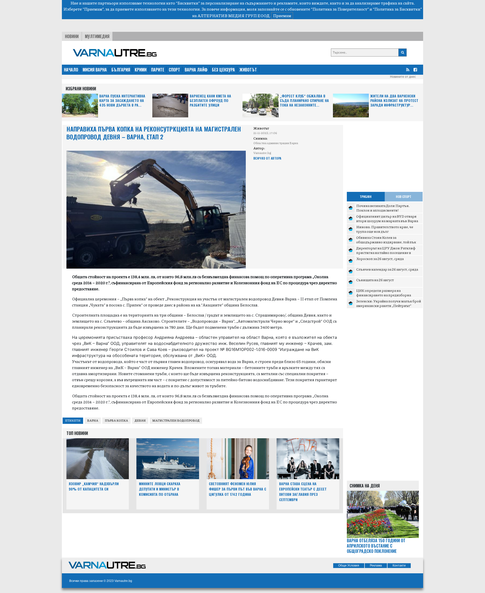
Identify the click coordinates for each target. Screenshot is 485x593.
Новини (72, 36)
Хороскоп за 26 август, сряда (380, 258)
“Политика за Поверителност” (340, 9)
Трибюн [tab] (366, 196)
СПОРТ (174, 70)
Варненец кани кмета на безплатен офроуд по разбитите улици (210, 101)
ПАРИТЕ (157, 70)
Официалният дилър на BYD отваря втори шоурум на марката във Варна (387, 218)
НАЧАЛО (71, 70)
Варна (92, 420)
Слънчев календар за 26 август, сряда (387, 269)
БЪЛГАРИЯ (120, 70)
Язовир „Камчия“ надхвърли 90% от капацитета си (94, 486)
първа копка (116, 420)
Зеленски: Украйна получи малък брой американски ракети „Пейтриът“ (388, 303)
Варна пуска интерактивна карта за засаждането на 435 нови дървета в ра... (122, 101)
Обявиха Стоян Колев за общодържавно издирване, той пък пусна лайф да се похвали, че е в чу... (386, 242)
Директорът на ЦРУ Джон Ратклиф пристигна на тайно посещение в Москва (386, 252)
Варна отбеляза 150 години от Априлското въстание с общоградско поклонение (376, 546)
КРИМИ (141, 70)
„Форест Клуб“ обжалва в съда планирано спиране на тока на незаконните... (304, 101)
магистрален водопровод (176, 420)
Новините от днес (403, 77)
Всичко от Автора (267, 158)
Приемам (282, 15)
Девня (140, 420)
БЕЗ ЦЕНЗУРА (223, 70)
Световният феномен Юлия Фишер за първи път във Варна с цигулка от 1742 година (237, 489)
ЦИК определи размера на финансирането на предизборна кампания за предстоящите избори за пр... (388, 297)
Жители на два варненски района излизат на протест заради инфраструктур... (394, 101)
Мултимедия (97, 36)
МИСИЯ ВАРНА (95, 70)
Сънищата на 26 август (375, 279)
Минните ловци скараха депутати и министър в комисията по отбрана (159, 489)
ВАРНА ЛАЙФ (196, 70)
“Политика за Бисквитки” (397, 9)
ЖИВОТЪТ (248, 70)
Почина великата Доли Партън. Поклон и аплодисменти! (383, 208)
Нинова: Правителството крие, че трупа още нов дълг (384, 229)
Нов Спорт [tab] (403, 196)
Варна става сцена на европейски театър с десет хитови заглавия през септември (303, 491)
